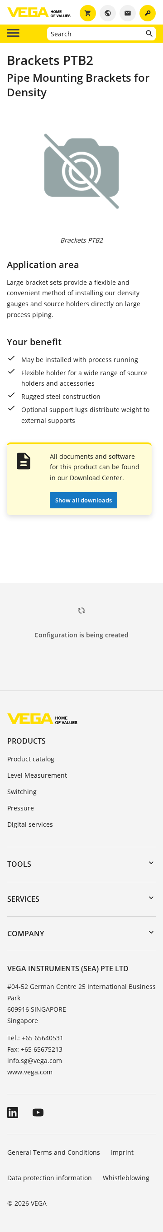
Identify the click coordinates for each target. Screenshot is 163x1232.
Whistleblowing (126, 1177)
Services (23, 899)
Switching (22, 791)
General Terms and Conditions (53, 1152)
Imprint (122, 1152)
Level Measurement (37, 775)
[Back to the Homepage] (42, 718)
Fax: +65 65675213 (34, 1049)
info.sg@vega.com (34, 1060)
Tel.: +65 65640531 (35, 1037)
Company (25, 934)
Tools (19, 864)
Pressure (20, 808)
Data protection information (49, 1177)
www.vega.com (30, 1072)
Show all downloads (83, 500)
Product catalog (30, 759)
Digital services (30, 824)
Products (26, 741)
